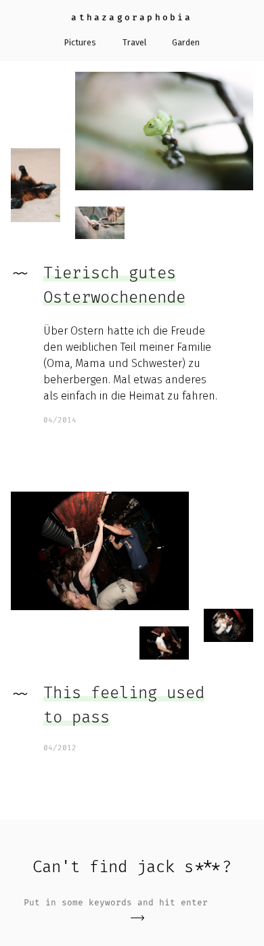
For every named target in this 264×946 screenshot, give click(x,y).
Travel (134, 42)
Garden (186, 42)
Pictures (80, 42)
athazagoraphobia (131, 17)
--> (137, 918)
